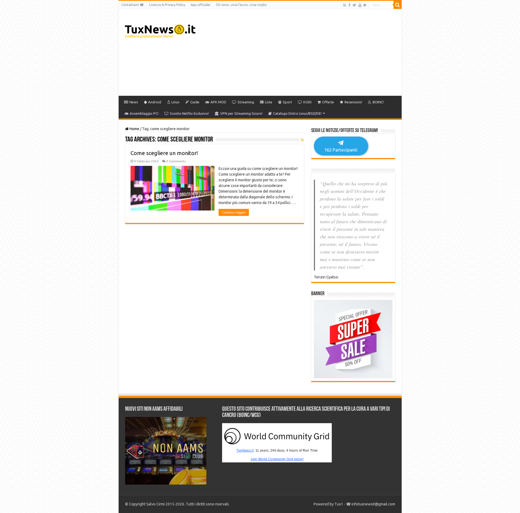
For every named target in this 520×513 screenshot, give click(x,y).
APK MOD (218, 102)
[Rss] (345, 5)
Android (154, 102)
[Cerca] (398, 5)
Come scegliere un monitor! (164, 153)
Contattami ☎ (132, 4)
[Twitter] (354, 5)
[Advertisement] (299, 52)
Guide (194, 102)
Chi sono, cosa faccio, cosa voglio (241, 4)
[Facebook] (349, 5)
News (133, 102)
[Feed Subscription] (302, 140)
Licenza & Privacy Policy (167, 4)
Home (134, 129)
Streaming (246, 102)
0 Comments (176, 161)
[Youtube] (360, 5)
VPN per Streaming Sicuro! (241, 113)
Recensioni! (353, 102)
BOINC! (378, 102)
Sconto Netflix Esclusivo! (189, 113)
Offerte (328, 102)
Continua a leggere (234, 212)
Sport (287, 102)
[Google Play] (365, 5)
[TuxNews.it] (160, 29)
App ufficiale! (200, 4)
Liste (268, 102)
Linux (175, 102)
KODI (307, 102)
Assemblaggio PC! (144, 113)
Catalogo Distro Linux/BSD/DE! (297, 113)
